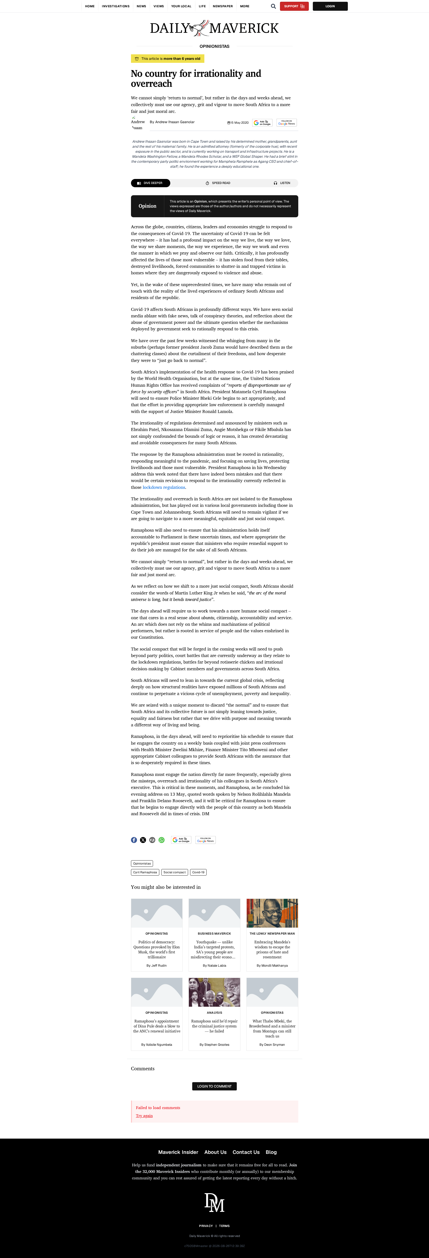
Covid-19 (198, 872)
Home (90, 6)
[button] (262, 123)
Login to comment (214, 1086)
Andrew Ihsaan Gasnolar (175, 122)
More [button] (244, 6)
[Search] (273, 6)
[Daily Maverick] (214, 28)
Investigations (115, 6)
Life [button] (202, 6)
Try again (144, 1116)
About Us (215, 1152)
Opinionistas (142, 864)
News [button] (141, 6)
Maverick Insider (178, 1152)
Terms (224, 1226)
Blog (271, 1152)
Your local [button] (181, 6)
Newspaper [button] (223, 6)
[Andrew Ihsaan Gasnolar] (139, 122)
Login (330, 6)
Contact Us (246, 1152)
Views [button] (159, 6)
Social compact (175, 872)
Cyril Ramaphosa (145, 872)
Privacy (206, 1226)
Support (291, 6)
